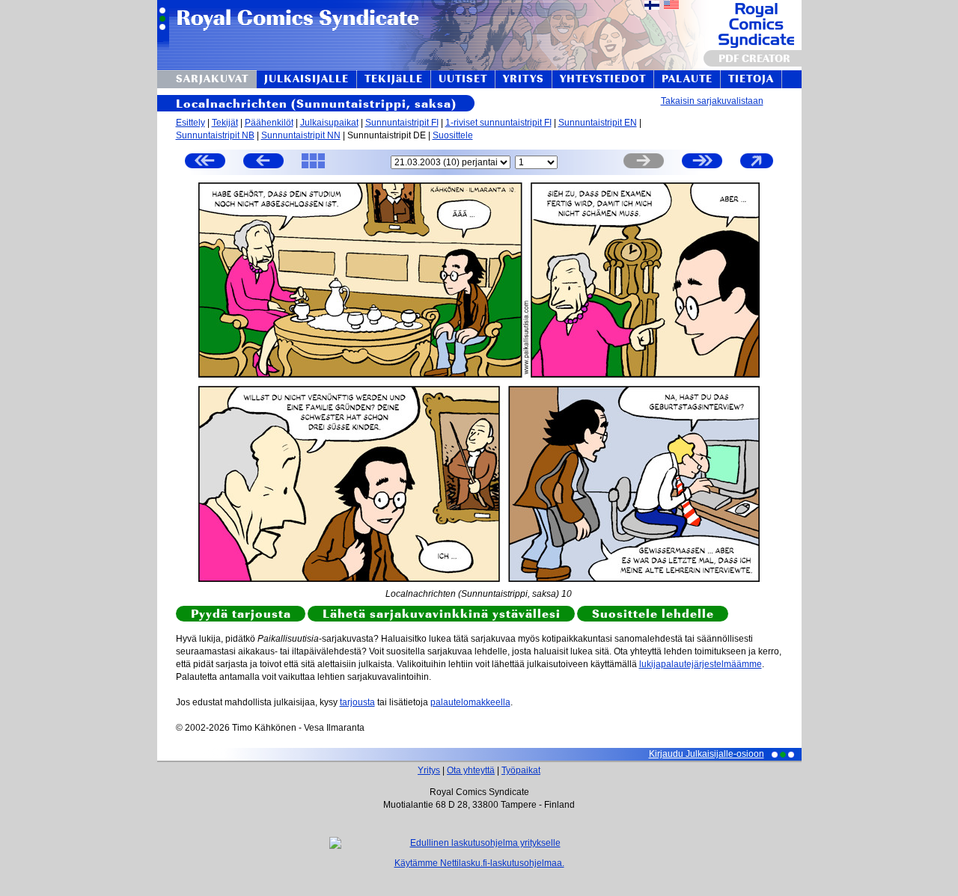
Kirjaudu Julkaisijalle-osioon (706, 754)
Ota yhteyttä (471, 770)
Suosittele (453, 135)
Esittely (190, 122)
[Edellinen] (263, 162)
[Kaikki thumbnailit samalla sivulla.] (313, 167)
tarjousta (357, 702)
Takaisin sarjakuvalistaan (712, 101)
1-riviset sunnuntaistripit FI (498, 122)
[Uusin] (702, 162)
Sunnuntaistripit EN (597, 122)
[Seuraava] (643, 162)
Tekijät (225, 122)
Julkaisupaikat (329, 122)
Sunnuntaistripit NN (301, 135)
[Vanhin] (205, 162)
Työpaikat (520, 770)
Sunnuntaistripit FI (402, 122)
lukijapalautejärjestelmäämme (700, 664)
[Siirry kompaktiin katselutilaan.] (756, 167)
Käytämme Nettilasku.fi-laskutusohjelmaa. (479, 863)
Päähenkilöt (269, 122)
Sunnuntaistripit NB (215, 135)
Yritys (429, 770)
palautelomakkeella (470, 702)
